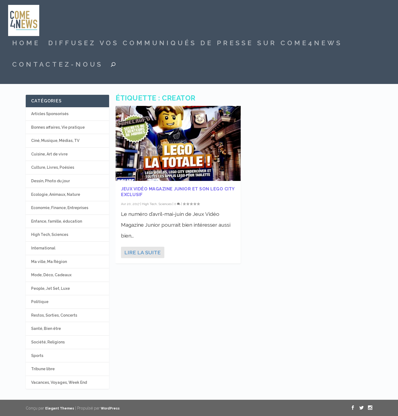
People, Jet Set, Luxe (50, 288)
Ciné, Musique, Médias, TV (55, 140)
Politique (39, 302)
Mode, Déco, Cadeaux (51, 275)
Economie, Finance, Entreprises (59, 208)
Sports (37, 355)
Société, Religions (48, 342)
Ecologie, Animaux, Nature (55, 194)
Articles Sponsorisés (49, 114)
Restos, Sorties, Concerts (54, 315)
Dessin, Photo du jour (50, 181)
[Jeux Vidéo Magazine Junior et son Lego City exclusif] (178, 143)
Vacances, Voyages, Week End (59, 382)
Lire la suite (142, 252)
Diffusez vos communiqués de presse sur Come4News (195, 44)
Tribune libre (43, 369)
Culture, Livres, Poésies (52, 167)
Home (26, 44)
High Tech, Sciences (157, 204)
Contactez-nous (57, 65)
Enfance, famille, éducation (56, 221)
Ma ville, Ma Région (49, 261)
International (43, 248)
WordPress (110, 408)
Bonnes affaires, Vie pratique (58, 127)
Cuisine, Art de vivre (49, 154)
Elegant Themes (59, 408)
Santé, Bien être (46, 328)
